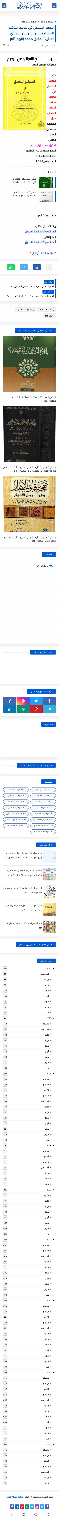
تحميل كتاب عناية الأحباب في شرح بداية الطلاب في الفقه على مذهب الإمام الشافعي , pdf (24, 180)
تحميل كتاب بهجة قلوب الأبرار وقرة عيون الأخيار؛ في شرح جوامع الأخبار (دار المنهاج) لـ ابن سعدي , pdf (29, 469)
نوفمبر (46, 1084)
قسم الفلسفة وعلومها (43, 825)
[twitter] (36, 701)
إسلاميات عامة (47, 22)
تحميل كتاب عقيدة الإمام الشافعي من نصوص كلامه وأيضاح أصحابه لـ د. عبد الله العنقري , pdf (24, 194)
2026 (49, 968)
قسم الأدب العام (43, 801)
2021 (49, 1239)
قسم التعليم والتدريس (16, 813)
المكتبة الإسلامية (29, 22)
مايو (47, 990)
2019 (49, 1372)
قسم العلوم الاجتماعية (43, 819)
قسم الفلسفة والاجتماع (16, 819)
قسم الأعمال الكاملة (16, 801)
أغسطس (45, 974)
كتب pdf (48, 316)
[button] (37, 267)
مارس (46, 1001)
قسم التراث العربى (16, 807)
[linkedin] (9, 709)
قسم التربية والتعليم (43, 813)
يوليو (46, 979)
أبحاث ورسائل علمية (43, 789)
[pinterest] (36, 709)
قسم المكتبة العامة (43, 831)
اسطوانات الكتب (16, 789)
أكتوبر (46, 1090)
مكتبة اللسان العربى (14, 1497)
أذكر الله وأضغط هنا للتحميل (40, 231)
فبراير (47, 1007)
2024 (49, 1073)
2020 (49, 1300)
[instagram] (23, 701)
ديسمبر (45, 1024)
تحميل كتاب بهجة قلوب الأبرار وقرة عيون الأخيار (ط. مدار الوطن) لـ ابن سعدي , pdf (30, 539)
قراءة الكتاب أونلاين (42, 252)
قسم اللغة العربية (16, 825)
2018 (49, 1444)
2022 (49, 1190)
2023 (49, 1145)
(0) (4, 45)
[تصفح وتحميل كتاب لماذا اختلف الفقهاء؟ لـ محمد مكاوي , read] (29, 364)
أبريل (47, 996)
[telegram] (49, 709)
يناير (47, 1013)
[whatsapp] (23, 709)
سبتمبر (46, 1096)
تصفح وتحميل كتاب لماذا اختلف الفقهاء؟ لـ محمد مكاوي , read (32, 399)
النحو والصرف (43, 795)
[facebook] (49, 701)
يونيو (47, 985)
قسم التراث (43, 807)
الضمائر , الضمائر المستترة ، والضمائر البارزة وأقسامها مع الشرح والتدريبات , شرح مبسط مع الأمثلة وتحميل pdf (23, 875)
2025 (49, 1018)
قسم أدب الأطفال (16, 795)
